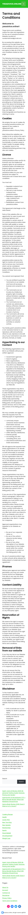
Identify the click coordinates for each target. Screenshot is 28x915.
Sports (4, 830)
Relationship (6, 828)
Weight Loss (6, 838)
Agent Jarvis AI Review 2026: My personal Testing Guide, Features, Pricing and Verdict (13, 793)
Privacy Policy (7, 898)
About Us (5, 887)
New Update (6, 825)
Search (4, 779)
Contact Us (6, 893)
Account (5, 890)
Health (4, 817)
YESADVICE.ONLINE (11, 4)
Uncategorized (7, 836)
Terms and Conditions (9, 901)
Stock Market (6, 833)
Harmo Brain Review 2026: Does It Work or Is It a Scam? (13, 805)
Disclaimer (5, 895)
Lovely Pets (6, 820)
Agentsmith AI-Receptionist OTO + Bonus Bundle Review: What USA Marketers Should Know (13, 800)
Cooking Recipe (7, 814)
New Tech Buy (7, 822)
